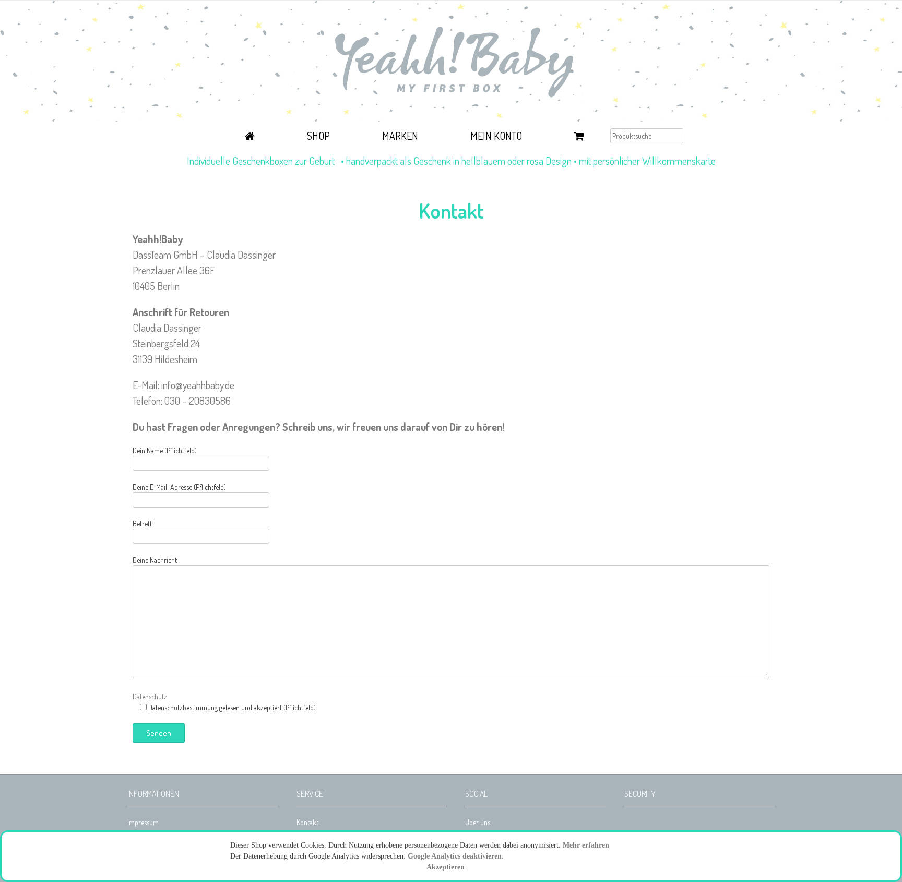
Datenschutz (150, 696)
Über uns (477, 822)
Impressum (143, 822)
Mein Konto (496, 135)
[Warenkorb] (579, 137)
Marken (400, 135)
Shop (318, 135)
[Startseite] (250, 137)
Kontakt (307, 822)
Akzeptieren (445, 867)
